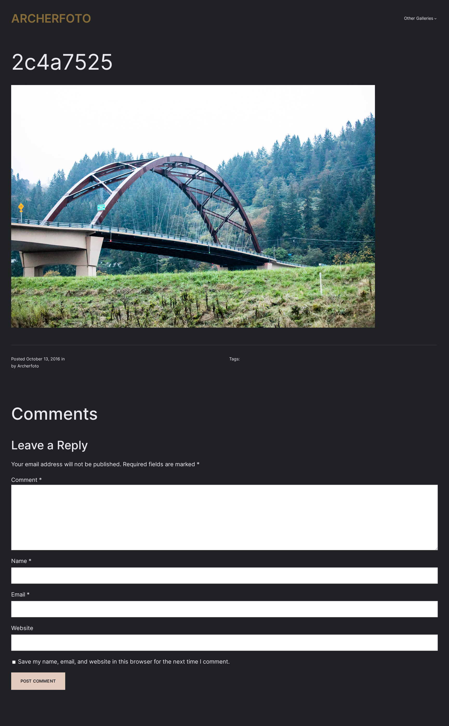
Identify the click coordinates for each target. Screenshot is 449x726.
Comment (26, 479)
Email (20, 594)
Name (21, 560)
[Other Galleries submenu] (435, 18)
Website (22, 627)
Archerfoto (51, 18)
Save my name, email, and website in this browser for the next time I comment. (124, 661)
